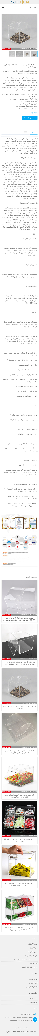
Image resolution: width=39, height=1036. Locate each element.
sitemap (14, 1028)
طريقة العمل (33, 1002)
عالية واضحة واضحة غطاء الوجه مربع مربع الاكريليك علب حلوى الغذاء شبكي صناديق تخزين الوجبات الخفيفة (19, 619)
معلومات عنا (24, 1028)
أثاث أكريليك (34, 963)
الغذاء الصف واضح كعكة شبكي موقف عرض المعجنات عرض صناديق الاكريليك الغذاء (19, 752)
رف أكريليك (34, 948)
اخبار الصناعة (33, 983)
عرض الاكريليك (33, 952)
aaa (25, 132)
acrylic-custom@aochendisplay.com (19, 1017)
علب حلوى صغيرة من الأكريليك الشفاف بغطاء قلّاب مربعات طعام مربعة (19, 796)
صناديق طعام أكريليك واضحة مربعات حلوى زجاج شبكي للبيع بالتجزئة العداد (20, 884)
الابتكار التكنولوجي (32, 987)
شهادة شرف (33, 998)
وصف (34, 132)
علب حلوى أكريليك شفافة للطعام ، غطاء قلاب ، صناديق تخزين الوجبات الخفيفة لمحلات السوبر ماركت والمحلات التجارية (19, 663)
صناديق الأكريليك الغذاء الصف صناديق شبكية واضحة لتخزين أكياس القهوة (19, 929)
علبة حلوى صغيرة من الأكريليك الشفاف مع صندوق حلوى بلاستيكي (19, 708)
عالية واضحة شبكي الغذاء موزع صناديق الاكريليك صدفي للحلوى (20, 840)
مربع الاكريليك (33, 944)
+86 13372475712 (27, 1014)
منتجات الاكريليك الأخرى (30, 967)
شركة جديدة (33, 979)
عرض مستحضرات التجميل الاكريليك (26, 959)
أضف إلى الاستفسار (29, 118)
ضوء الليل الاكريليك (31, 955)
